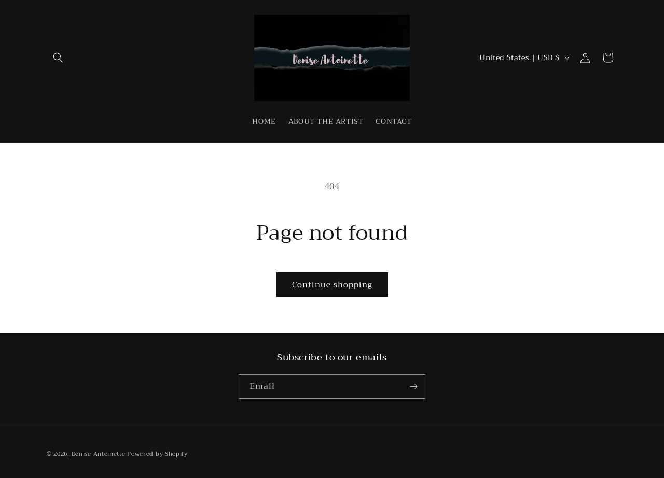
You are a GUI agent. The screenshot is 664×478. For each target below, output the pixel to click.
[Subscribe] (413, 386)
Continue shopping (332, 285)
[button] (58, 57)
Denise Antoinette (99, 454)
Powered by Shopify (157, 454)
